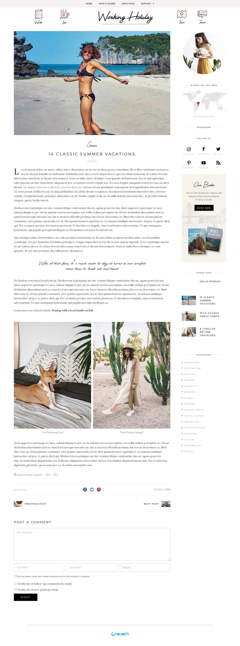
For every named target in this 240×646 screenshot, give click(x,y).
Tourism (189, 404)
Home (89, 3)
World (188, 451)
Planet (92, 161)
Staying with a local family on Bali (72, 310)
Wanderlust (193, 446)
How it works (107, 3)
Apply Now (128, 3)
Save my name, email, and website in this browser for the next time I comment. (53, 576)
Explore (190, 374)
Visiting (189, 440)
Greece (92, 145)
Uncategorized (195, 428)
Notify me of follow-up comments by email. (45, 583)
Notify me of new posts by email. (38, 589)
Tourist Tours (194, 410)
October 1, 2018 (162, 489)
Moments (190, 392)
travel (29, 474)
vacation (37, 474)
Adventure (192, 362)
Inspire (189, 380)
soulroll (20, 490)
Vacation (190, 434)
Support (146, 3)
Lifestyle (191, 386)
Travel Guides (194, 416)
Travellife (192, 422)
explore (21, 474)
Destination (192, 368)
